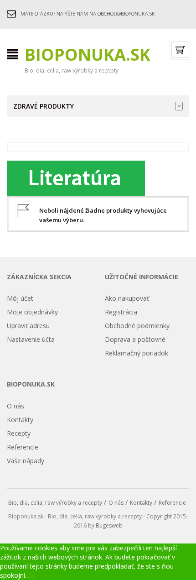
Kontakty (20, 419)
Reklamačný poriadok (136, 353)
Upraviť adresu (28, 325)
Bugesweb (109, 525)
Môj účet (20, 298)
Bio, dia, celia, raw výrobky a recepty (55, 503)
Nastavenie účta (31, 339)
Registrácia (121, 312)
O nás (15, 406)
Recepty (19, 433)
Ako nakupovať (127, 298)
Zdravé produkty (43, 106)
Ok (30, 575)
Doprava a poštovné (135, 339)
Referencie (22, 447)
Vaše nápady (25, 460)
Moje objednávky (32, 312)
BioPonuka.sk (87, 54)
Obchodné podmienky (137, 325)
